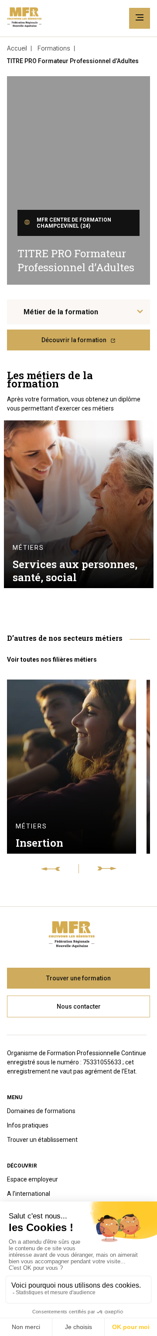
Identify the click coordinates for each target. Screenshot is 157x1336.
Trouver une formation (78, 978)
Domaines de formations (41, 1110)
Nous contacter (79, 1006)
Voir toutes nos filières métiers (52, 659)
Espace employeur (32, 1179)
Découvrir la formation (73, 340)
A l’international (28, 1193)
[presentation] (60, 868)
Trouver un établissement (42, 1139)
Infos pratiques (27, 1125)
